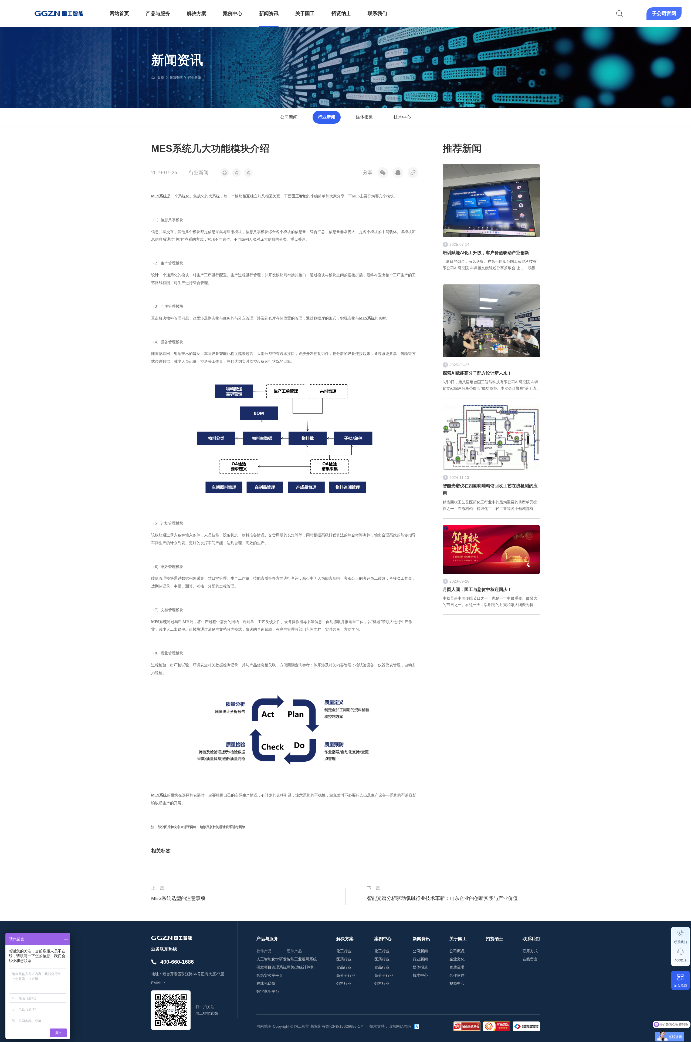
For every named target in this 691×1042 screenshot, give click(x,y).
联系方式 (530, 951)
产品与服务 (267, 938)
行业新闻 (194, 78)
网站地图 (264, 1026)
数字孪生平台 (267, 991)
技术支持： (379, 1026)
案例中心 (383, 938)
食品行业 (343, 967)
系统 (163, 795)
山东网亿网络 (399, 1026)
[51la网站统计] (416, 1026)
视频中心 (457, 983)
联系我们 (680, 942)
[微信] (382, 172)
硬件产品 (294, 951)
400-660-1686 (177, 962)
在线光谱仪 (265, 983)
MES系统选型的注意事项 (178, 898)
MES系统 (159, 196)
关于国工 (458, 938)
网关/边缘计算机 (300, 967)
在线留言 (530, 959)
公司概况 (457, 951)
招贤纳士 (494, 938)
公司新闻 (288, 117)
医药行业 (343, 959)
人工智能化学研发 (271, 959)
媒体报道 (364, 117)
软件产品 (264, 951)
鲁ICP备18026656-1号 (345, 1026)
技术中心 (402, 117)
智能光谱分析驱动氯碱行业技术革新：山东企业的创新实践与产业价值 (442, 898)
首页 (161, 78)
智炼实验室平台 (269, 975)
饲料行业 (343, 983)
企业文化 (457, 959)
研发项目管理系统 (271, 967)
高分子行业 (345, 975)
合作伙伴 (457, 975)
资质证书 (457, 967)
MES (155, 795)
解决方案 (345, 938)
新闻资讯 (176, 78)
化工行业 (343, 951)
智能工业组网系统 (302, 959)
